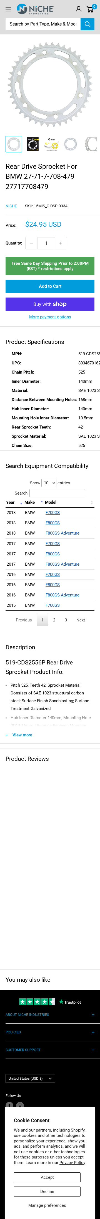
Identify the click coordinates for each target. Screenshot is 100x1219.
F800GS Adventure (62, 533)
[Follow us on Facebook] (9, 1106)
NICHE (11, 206)
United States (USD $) (26, 1078)
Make (29, 502)
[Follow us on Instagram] (20, 1106)
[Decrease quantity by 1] (31, 243)
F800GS (53, 522)
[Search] (87, 24)
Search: (22, 493)
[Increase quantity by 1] (61, 243)
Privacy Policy (72, 1162)
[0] (89, 9)
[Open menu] (8, 9)
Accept (47, 1177)
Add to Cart (50, 286)
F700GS (53, 512)
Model (50, 502)
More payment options (50, 316)
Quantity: (14, 243)
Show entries (50, 482)
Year (10, 502)
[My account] (78, 9)
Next (80, 620)
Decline (47, 1191)
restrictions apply (57, 268)
